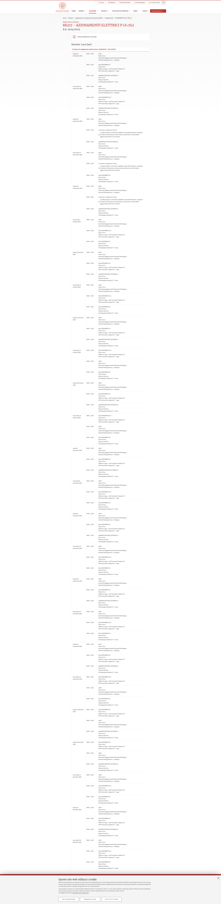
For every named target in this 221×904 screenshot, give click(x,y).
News (135, 11)
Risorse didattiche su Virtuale (87, 37)
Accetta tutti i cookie (111, 899)
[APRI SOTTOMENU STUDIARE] (97, 11)
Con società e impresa (120, 11)
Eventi (144, 11)
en (163, 2)
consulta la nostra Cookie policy (80, 893)
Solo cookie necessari (68, 899)
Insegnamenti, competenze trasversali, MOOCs (89, 18)
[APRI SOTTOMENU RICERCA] (108, 11)
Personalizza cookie (90, 899)
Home (74, 11)
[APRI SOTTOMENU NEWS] (138, 11)
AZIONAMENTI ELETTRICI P (123, 18)
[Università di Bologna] (62, 7)
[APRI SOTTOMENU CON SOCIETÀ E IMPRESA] (129, 11)
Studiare (92, 11)
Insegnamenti (109, 18)
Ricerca (104, 11)
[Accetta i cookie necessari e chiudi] (218, 878)
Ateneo (81, 11)
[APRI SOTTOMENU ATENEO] (85, 11)
